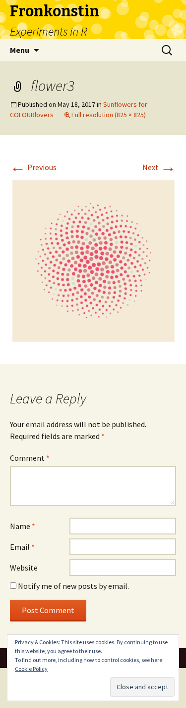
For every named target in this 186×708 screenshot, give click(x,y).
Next (159, 167)
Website (24, 568)
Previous (33, 167)
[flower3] (93, 260)
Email (22, 547)
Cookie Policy (31, 668)
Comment (30, 458)
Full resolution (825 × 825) (108, 114)
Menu (19, 50)
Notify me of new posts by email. (73, 586)
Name (22, 526)
